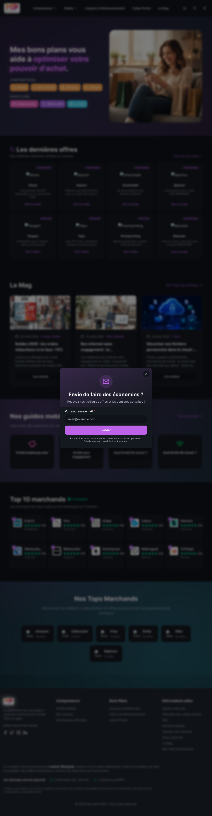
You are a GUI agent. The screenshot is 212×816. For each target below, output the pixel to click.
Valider (106, 430)
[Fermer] (146, 374)
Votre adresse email (80, 411)
